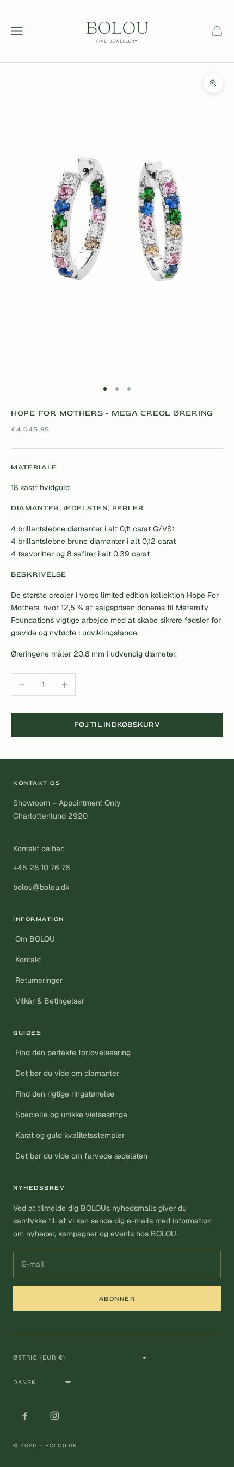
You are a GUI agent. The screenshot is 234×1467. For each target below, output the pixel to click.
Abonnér (117, 1298)
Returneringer (39, 980)
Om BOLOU (35, 939)
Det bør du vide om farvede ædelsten (81, 1156)
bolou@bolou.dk (41, 887)
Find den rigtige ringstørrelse (64, 1094)
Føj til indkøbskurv (117, 724)
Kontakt (28, 959)
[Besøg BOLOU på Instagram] (54, 1415)
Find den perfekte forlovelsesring (73, 1052)
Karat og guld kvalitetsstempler (70, 1135)
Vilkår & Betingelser (49, 1001)
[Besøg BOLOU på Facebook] (24, 1415)
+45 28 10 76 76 (41, 867)
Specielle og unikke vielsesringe (71, 1114)
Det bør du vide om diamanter (67, 1073)
